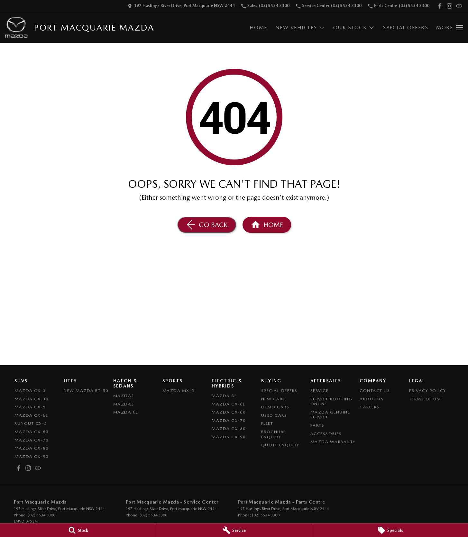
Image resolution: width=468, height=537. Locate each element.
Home (258, 27)
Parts (317, 425)
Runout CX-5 (30, 423)
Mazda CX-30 (31, 398)
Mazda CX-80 (31, 448)
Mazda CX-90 (31, 456)
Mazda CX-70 (31, 440)
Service (319, 390)
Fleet (267, 423)
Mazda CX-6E (31, 415)
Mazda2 (123, 395)
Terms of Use (425, 398)
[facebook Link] (440, 6)
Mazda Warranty (333, 441)
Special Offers (405, 27)
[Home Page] (16, 27)
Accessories (326, 433)
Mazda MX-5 (178, 390)
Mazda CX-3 (30, 390)
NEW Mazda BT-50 (86, 390)
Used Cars (274, 415)
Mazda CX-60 (31, 431)
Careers (370, 407)
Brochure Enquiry (273, 434)
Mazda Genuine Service (330, 415)
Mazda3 (123, 404)
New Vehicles (296, 27)
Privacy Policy (427, 390)
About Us (371, 398)
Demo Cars (275, 407)
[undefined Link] (459, 6)
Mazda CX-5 (30, 407)
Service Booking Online (331, 401)
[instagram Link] (449, 6)
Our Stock (350, 27)
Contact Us (375, 390)
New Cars (273, 398)
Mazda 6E (125, 412)
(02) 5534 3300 (41, 515)
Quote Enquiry (280, 444)
